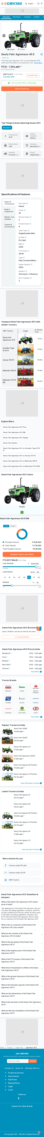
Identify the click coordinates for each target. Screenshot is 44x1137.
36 (19, 577)
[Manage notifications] (39, 1132)
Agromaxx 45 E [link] (31, 1047)
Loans (10, 1090)
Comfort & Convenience (9, 226)
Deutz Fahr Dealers (10, 443)
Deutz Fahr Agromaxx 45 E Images (15, 438)
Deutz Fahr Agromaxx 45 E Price (15, 427)
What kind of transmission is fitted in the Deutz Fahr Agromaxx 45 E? (19, 969)
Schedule (12, 526)
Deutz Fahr (19, 1047)
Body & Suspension (8, 210)
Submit (32, 1061)
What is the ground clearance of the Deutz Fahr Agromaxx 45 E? (20, 977)
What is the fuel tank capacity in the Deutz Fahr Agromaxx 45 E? (20, 986)
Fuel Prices (12, 1080)
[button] (41, 54)
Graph (6, 526)
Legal (10, 1086)
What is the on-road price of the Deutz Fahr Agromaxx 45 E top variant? (18, 926)
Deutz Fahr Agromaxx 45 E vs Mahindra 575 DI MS (21, 466)
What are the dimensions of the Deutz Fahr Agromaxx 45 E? (18, 994)
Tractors (10, 1047)
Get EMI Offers (32, 75)
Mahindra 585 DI (9, 370)
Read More (38, 63)
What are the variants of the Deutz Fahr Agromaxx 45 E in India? (16, 934)
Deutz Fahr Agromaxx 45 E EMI (14, 432)
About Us (19, 1068)
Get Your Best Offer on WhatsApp (23, 83)
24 (14, 577)
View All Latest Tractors (31, 849)
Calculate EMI (8, 77)
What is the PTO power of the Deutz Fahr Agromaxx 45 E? (17, 960)
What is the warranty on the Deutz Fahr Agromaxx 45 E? (21, 1003)
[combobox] (32, 4)
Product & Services (15, 1073)
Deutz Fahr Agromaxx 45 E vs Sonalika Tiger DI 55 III (21, 449)
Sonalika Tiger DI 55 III (8, 349)
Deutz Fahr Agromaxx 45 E (9, 338)
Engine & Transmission (9, 203)
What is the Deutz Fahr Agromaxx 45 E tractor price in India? (19, 903)
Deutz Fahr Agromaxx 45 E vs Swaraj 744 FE (19, 456)
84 (39, 577)
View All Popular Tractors (30, 783)
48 (24, 577)
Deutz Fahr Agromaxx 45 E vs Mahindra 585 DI (20, 461)
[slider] (36, 567)
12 (5, 577)
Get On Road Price (22, 89)
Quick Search (13, 1076)
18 (9, 577)
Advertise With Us (32, 1068)
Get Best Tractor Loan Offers (22, 554)
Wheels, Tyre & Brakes (9, 218)
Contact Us (9, 1068)
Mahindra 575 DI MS (9, 381)
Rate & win (5, 58)
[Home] (13, 3)
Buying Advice (14, 1083)
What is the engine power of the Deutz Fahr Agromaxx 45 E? (18, 952)
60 (29, 577)
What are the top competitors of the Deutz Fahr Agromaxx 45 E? (20, 1012)
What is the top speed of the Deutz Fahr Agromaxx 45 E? (17, 943)
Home (2, 1047)
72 (34, 577)
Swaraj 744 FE (8, 360)
